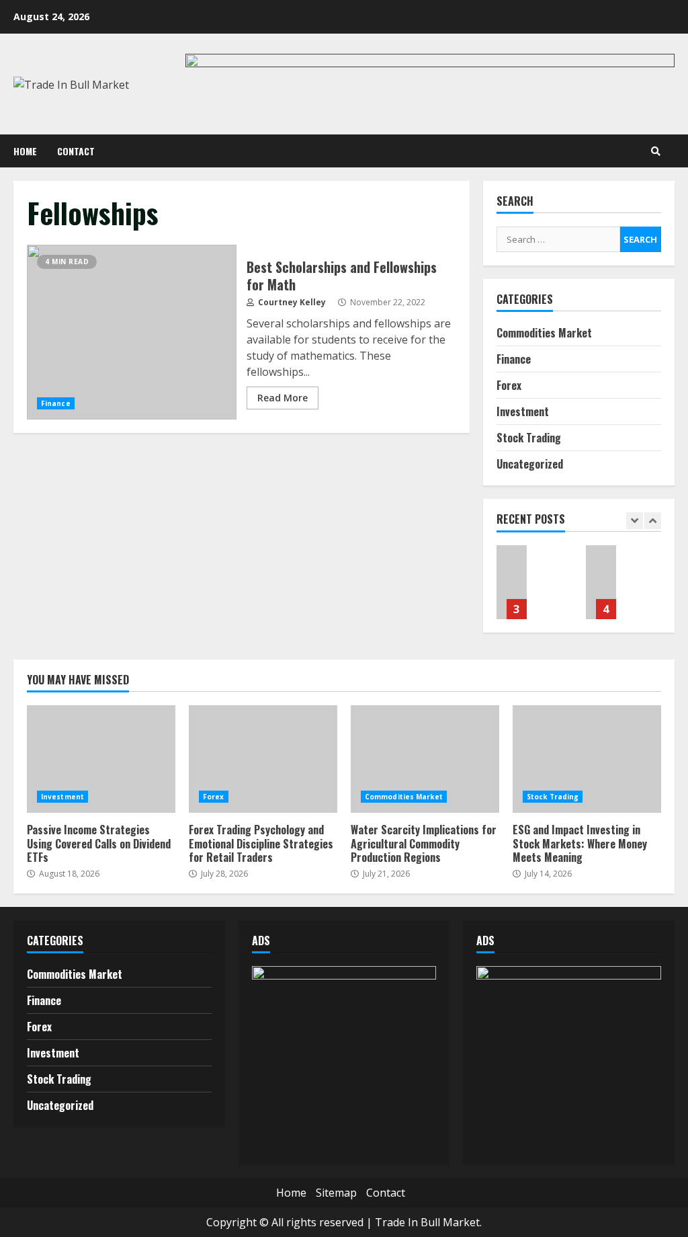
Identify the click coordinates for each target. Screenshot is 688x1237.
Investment (523, 411)
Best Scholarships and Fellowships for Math (131, 332)
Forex (509, 385)
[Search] (655, 151)
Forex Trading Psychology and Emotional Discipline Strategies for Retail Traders (263, 759)
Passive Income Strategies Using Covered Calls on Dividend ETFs (101, 759)
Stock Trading (529, 438)
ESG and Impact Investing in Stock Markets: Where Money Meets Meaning (601, 582)
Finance (56, 403)
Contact (76, 151)
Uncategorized (530, 464)
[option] (534, 589)
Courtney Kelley (291, 302)
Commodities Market (544, 333)
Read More (282, 397)
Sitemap (336, 1192)
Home (25, 151)
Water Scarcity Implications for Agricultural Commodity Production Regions (512, 582)
